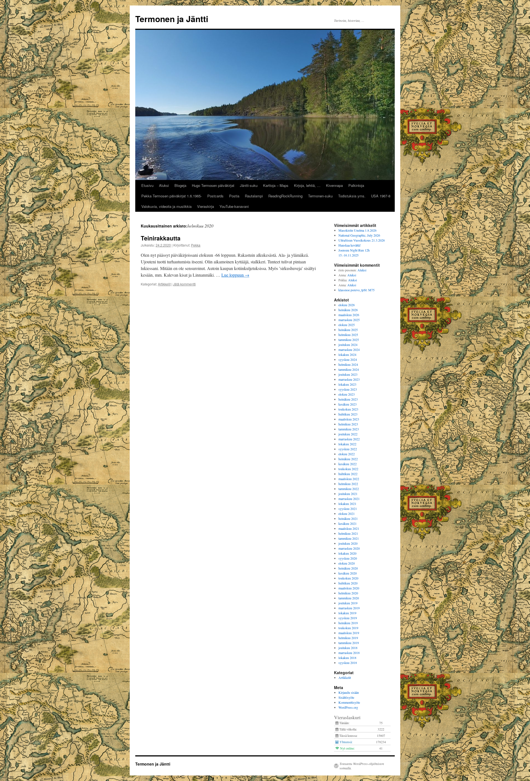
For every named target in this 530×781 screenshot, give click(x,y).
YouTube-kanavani (234, 206)
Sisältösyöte (346, 697)
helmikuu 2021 (348, 533)
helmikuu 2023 (348, 424)
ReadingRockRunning (285, 195)
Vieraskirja (205, 206)
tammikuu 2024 (348, 369)
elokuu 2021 (346, 513)
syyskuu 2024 (347, 359)
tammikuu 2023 (348, 429)
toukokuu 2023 (348, 409)
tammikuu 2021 (348, 538)
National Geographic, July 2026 (359, 235)
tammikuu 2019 (348, 642)
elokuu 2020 (346, 563)
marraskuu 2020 (349, 548)
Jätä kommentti (184, 284)
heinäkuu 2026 (348, 310)
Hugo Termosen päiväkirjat (213, 185)
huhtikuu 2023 (347, 414)
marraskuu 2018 (349, 652)
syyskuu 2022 (347, 449)
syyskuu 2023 (347, 389)
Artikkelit (164, 284)
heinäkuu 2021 (348, 518)
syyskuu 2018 (347, 662)
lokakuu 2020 (347, 553)
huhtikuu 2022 (347, 474)
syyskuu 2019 (347, 618)
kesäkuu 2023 (347, 404)
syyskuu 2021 (347, 508)
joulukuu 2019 (347, 603)
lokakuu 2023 (347, 384)
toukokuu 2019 (348, 628)
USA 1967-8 (380, 195)
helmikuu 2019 (348, 638)
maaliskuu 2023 (348, 419)
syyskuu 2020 (347, 558)
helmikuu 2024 (348, 364)
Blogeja (180, 185)
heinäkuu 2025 (348, 329)
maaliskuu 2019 (348, 633)
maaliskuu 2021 (348, 528)
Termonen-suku (320, 195)
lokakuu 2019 (347, 613)
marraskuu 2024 (349, 349)
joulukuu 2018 (347, 647)
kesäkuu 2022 (347, 464)
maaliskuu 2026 (348, 315)
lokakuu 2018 (347, 657)
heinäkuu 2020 (348, 568)
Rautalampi (254, 195)
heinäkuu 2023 (348, 399)
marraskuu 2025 (349, 319)
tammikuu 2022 (348, 488)
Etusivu (147, 185)
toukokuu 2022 (348, 469)
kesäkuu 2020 (347, 573)
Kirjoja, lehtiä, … (307, 185)
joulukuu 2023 (347, 374)
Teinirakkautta (161, 238)
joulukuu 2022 (347, 434)
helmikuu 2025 (348, 334)
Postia (234, 195)
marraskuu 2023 (349, 379)
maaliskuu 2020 (348, 588)
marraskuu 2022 (349, 439)
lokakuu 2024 (347, 354)
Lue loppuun (235, 275)
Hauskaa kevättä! (349, 245)
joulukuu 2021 (347, 493)
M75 (371, 290)
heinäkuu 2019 (348, 623)
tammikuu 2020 (348, 598)
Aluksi (164, 185)
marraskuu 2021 (349, 498)
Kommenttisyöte (349, 702)
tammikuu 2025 (348, 339)
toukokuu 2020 (348, 578)
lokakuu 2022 (347, 444)
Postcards (215, 195)
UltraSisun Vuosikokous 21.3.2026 (361, 240)
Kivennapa (334, 185)
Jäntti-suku (249, 185)
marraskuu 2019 (349, 608)
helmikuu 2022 (348, 483)
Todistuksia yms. (351, 195)
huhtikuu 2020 (347, 583)
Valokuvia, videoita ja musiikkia (166, 206)
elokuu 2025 (346, 324)
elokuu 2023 (346, 394)
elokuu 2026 (346, 305)
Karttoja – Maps (275, 185)
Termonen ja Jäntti (171, 19)
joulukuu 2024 (347, 344)
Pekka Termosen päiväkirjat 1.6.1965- (171, 195)
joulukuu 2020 (347, 543)
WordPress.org (348, 707)
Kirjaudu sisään (348, 692)
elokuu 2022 (346, 454)
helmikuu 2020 (348, 593)
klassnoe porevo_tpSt (352, 290)
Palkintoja (356, 185)
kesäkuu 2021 (347, 523)
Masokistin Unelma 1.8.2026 (357, 230)
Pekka (195, 245)
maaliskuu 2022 (348, 478)
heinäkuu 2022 (348, 459)
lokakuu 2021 (347, 503)
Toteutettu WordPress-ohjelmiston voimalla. (362, 765)
